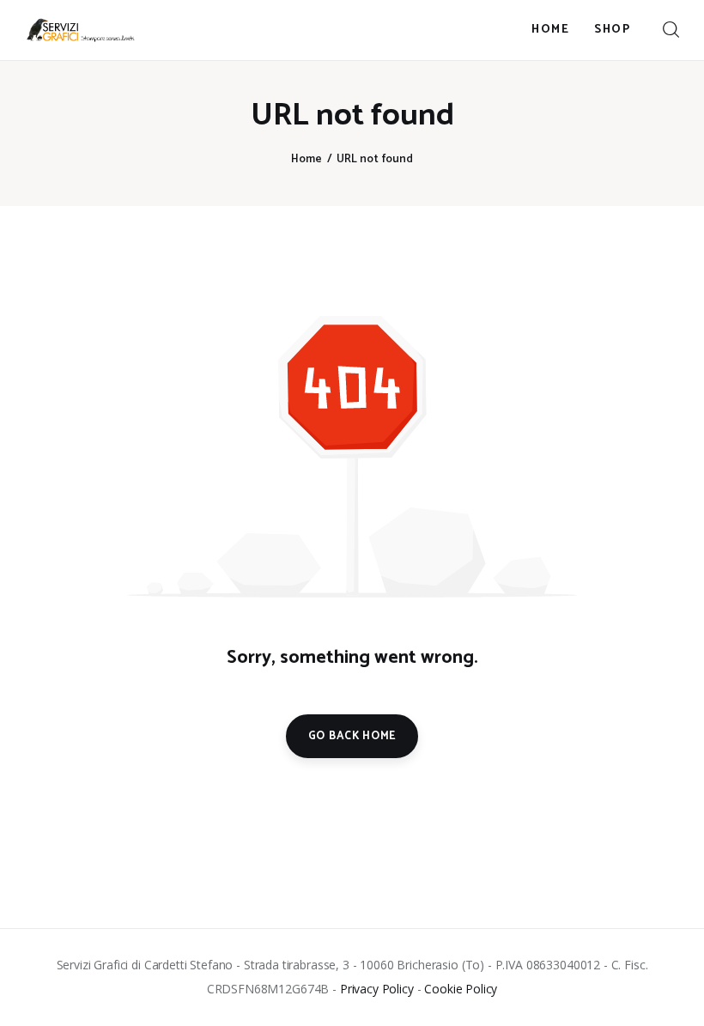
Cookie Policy (460, 988)
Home (306, 159)
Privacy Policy (377, 988)
